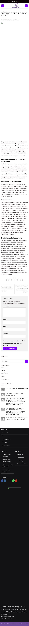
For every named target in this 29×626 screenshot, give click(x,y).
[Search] (26, 5)
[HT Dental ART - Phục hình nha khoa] (16, 5)
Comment (6, 306)
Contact (5, 436)
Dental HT (16, 19)
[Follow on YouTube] (16, 480)
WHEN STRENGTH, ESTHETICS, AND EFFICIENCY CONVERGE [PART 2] (17, 418)
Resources (20, 454)
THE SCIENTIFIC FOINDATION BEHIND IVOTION (14, 394)
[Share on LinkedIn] (21, 280)
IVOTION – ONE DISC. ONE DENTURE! (17, 388)
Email (5, 326)
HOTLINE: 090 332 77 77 (15, 1)
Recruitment (6, 445)
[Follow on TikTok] (7, 480)
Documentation (21, 464)
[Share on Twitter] (13, 280)
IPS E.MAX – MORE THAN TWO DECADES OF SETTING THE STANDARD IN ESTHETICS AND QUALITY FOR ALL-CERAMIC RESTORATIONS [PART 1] (15, 411)
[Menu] (2, 5)
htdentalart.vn (24, 624)
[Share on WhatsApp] (7, 280)
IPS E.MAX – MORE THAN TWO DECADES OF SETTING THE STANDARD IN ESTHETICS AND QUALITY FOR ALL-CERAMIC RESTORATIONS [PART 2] (15, 401)
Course (3, 370)
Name (5, 319)
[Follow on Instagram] (5, 480)
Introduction (6, 433)
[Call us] (13, 480)
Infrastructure (6, 439)
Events (5, 442)
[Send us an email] (10, 480)
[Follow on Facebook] (2, 480)
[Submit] (26, 361)
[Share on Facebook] (10, 280)
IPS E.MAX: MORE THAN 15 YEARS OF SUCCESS (7, 289)
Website (5, 333)
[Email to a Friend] (16, 280)
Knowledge (4, 11)
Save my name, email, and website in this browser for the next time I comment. (14, 343)
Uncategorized (5, 379)
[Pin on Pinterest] (18, 280)
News (2, 376)
